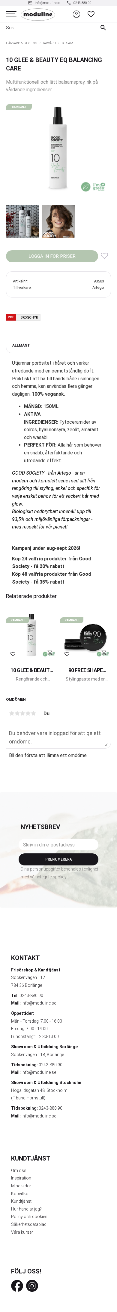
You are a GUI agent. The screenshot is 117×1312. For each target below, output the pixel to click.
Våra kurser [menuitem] (22, 1232)
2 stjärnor (17, 713)
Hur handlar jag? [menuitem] (26, 1209)
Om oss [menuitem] (18, 1170)
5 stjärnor (33, 713)
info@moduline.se (39, 1003)
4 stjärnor (28, 713)
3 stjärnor (22, 713)
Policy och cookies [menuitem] (29, 1216)
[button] (11, 14)
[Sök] (104, 28)
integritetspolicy (51, 876)
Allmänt (21, 345)
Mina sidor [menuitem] (21, 1185)
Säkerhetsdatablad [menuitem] (28, 1224)
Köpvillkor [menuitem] (20, 1193)
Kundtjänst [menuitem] (21, 1201)
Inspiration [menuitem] (21, 1178)
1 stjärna (11, 713)
